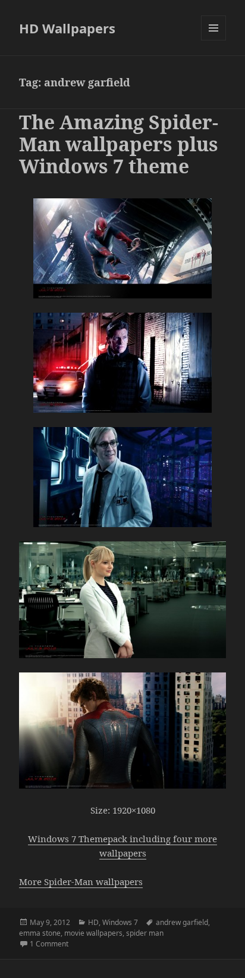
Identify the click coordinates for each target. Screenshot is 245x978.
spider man (145, 933)
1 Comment (49, 944)
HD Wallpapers (67, 28)
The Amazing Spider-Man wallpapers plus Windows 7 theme (118, 144)
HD (93, 922)
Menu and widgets (214, 40)
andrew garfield (182, 922)
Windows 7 (120, 922)
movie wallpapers (93, 933)
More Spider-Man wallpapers (81, 881)
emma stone (40, 933)
